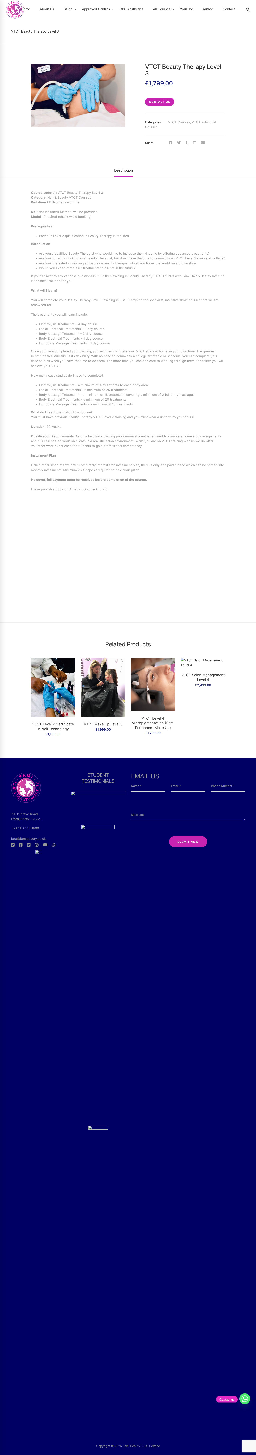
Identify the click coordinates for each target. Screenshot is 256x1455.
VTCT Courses (179, 122)
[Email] (203, 142)
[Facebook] (170, 142)
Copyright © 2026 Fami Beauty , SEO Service (128, 1446)
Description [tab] (123, 170)
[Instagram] (36, 845)
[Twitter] (179, 142)
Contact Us (159, 101)
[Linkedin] (194, 142)
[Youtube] (45, 845)
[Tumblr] (187, 142)
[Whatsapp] (53, 845)
